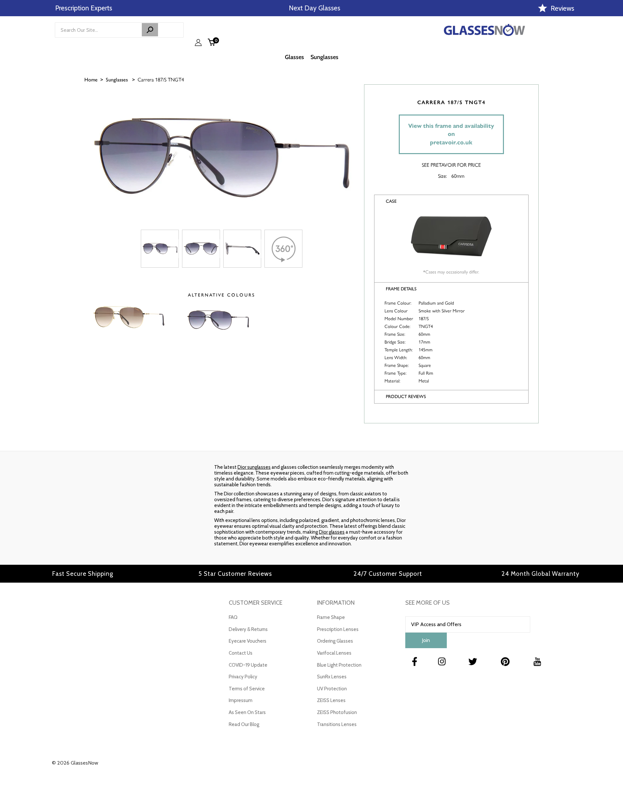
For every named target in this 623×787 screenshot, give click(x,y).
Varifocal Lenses (334, 653)
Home (91, 80)
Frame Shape (331, 617)
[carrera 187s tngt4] (160, 249)
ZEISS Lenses (331, 700)
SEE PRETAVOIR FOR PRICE (451, 164)
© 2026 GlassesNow (75, 763)
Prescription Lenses (338, 629)
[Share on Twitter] (615, 129)
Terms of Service (247, 689)
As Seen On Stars (247, 712)
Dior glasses (332, 532)
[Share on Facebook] (615, 112)
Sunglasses (117, 80)
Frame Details (401, 289)
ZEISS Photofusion (337, 712)
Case (391, 201)
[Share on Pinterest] (615, 145)
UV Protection (332, 689)
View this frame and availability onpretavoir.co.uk (451, 134)
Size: (442, 175)
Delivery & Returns (248, 629)
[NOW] (150, 29)
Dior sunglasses (254, 467)
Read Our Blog (244, 724)
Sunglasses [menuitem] (324, 57)
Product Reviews (406, 396)
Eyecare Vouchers (247, 641)
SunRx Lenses (332, 677)
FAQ (233, 617)
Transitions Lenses (337, 724)
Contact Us (240, 653)
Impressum (240, 700)
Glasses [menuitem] (294, 57)
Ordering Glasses (335, 641)
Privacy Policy (243, 677)
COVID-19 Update (248, 665)
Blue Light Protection (339, 665)
